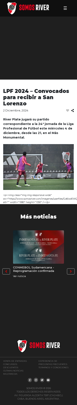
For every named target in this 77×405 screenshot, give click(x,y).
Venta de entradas (15, 361)
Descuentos (10, 367)
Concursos (10, 364)
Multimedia (10, 374)
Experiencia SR (47, 361)
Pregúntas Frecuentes (52, 364)
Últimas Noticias (13, 370)
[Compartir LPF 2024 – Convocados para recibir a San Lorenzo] (72, 110)
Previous (6, 271)
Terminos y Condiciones (53, 367)
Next (71, 271)
